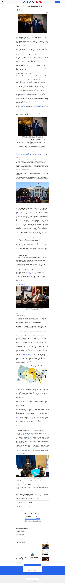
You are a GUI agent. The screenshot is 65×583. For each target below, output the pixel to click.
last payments (18, 213)
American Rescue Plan (29, 88)
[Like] (17, 12)
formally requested (25, 420)
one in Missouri (38, 341)
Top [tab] (17, 542)
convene (25, 493)
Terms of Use (36, 520)
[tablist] (20, 531)
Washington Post (22, 284)
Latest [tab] (20, 542)
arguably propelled (19, 446)
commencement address (25, 434)
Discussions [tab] (23, 542)
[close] (41, 553)
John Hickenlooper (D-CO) (27, 154)
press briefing (34, 484)
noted (33, 389)
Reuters (22, 94)
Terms (35, 576)
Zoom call (30, 160)
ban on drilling (27, 144)
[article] (32, 546)
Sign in (62, 1)
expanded (18, 211)
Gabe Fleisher (20, 9)
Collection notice (38, 576)
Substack (28, 581)
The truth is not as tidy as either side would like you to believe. (25, 552)
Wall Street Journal (32, 273)
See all (18, 563)
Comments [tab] (18, 531)
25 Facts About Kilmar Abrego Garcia (23, 550)
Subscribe (57, 1)
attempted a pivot (22, 106)
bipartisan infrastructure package (32, 89)
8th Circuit (44, 408)
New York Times (30, 261)
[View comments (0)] (19, 12)
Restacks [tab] (22, 531)
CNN (22, 79)
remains (38, 162)
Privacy (32, 576)
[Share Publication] (54, 2)
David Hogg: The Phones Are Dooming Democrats (26, 544)
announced (45, 232)
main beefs (30, 219)
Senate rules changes (40, 106)
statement (28, 169)
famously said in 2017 (23, 359)
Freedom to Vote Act (30, 108)
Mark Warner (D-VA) (38, 154)
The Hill (22, 280)
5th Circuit (22, 408)
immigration (20, 358)
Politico (25, 79)
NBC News (45, 267)
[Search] (52, 2)
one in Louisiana (30, 341)
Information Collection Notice (32, 521)
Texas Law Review (26, 354)
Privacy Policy (39, 521)
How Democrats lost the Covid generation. (22, 546)
